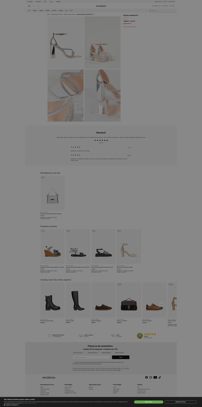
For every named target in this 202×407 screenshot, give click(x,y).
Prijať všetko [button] (148, 402)
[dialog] (101, 203)
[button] (67, 405)
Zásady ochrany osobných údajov (28, 403)
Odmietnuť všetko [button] (180, 402)
